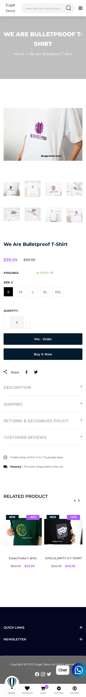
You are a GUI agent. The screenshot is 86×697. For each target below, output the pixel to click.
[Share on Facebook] (27, 372)
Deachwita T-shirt (23, 558)
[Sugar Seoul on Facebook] (37, 674)
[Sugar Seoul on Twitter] (49, 674)
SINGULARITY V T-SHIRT (63, 558)
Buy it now (43, 354)
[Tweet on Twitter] (36, 372)
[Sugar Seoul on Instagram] (43, 674)
